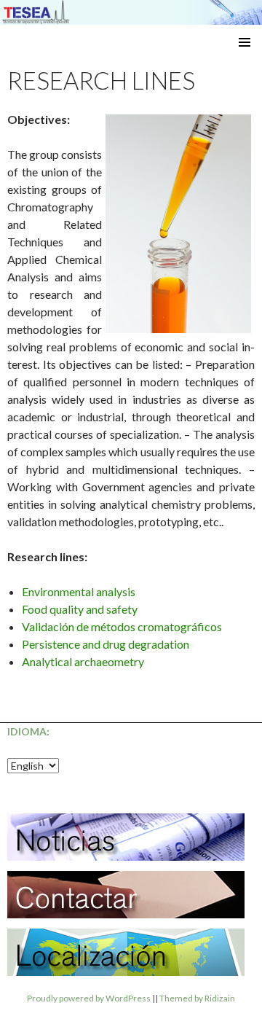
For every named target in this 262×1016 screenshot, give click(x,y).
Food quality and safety (80, 609)
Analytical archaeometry (83, 661)
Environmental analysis (78, 591)
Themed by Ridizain (197, 998)
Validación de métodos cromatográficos (122, 626)
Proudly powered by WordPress (89, 998)
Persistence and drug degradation (105, 644)
